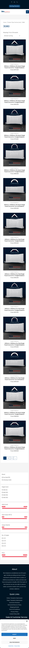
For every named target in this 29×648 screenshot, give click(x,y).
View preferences (15, 642)
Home (4, 22)
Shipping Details (14, 607)
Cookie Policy (11, 645)
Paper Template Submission (14, 600)
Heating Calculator (14, 6)
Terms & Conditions (14, 609)
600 (4, 497)
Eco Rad (5, 477)
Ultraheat (6, 480)
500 (4, 495)
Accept (14, 634)
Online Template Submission (14, 598)
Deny (14, 638)
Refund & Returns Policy (14, 605)
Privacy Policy (17, 645)
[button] (27, 621)
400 (4, 492)
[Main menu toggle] (27, 11)
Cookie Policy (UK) (14, 614)
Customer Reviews (14, 602)
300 (4, 490)
